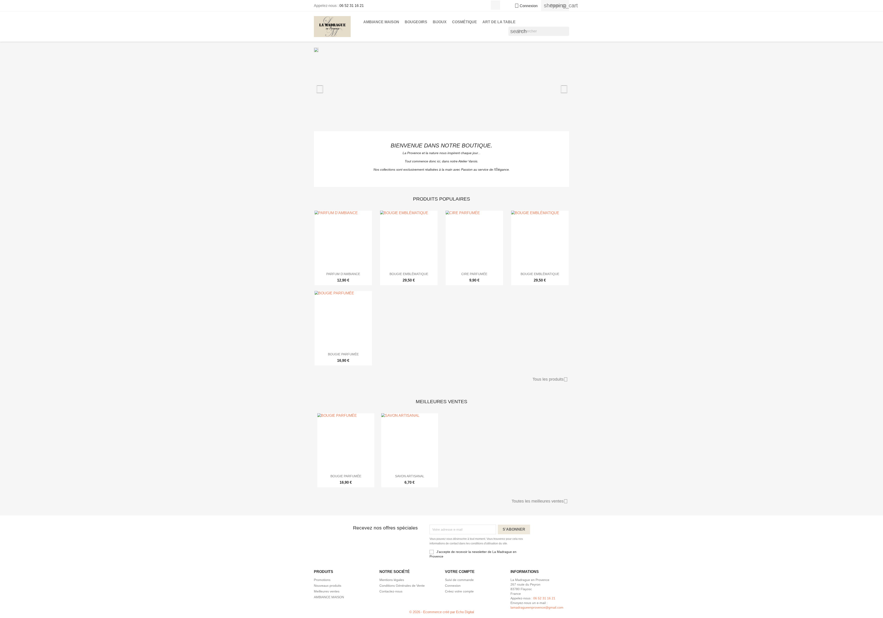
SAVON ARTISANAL (409, 476)
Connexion (453, 585)
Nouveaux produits (327, 585)
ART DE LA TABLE (499, 22)
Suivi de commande (459, 580)
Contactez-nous (390, 591)
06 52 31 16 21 (351, 6)
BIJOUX (440, 22)
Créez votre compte (459, 591)
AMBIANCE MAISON (381, 22)
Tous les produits (550, 379)
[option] (441, 86)
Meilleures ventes (326, 591)
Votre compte (460, 572)
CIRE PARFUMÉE (474, 274)
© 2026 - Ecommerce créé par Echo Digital (441, 612)
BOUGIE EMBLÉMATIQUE (409, 274)
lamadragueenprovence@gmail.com (536, 607)
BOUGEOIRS (416, 22)
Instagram (495, 5)
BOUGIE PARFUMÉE (343, 354)
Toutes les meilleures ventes (540, 501)
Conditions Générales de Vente (402, 585)
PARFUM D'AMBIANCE (343, 274)
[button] (333, 86)
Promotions (322, 580)
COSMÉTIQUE (464, 22)
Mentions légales (391, 580)
